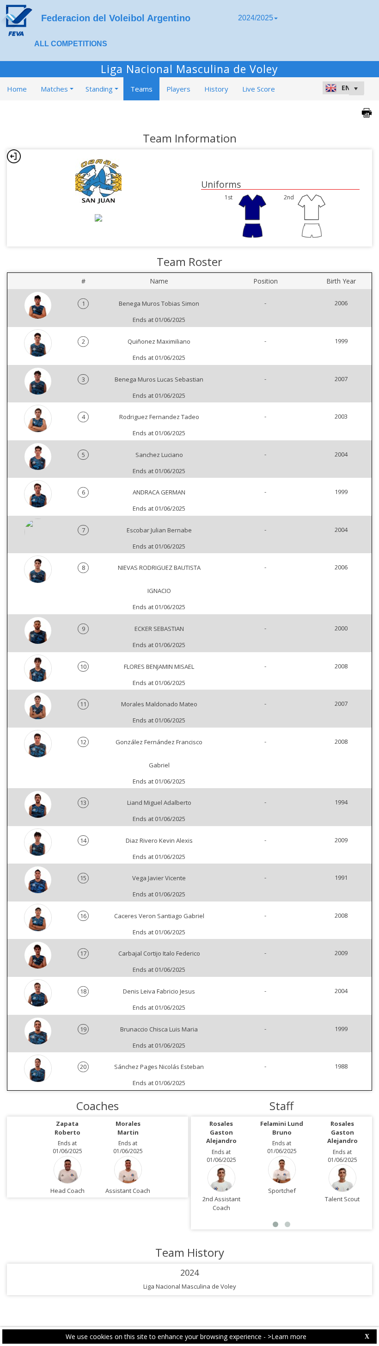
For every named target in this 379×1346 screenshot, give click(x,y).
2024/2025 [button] (255, 18)
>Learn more (287, 1336)
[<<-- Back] (14, 156)
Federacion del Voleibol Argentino (115, 18)
